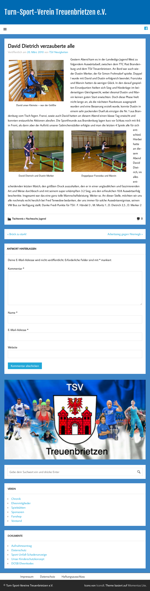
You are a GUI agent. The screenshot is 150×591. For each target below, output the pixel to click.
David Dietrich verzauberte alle (41, 45)
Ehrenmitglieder (21, 503)
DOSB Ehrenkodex (22, 563)
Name (12, 312)
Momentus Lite (137, 585)
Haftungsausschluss (73, 576)
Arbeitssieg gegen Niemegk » (125, 234)
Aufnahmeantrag (21, 546)
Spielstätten (18, 507)
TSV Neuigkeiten (58, 52)
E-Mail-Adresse (18, 330)
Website (12, 347)
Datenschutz (18, 550)
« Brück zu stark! (17, 234)
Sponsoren (17, 512)
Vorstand (16, 521)
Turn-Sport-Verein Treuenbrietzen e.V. (55, 12)
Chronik (16, 499)
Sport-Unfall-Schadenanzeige (29, 554)
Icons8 (100, 585)
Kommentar (16, 268)
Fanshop (16, 516)
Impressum (26, 576)
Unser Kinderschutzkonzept (27, 559)
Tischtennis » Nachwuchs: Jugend (29, 218)
